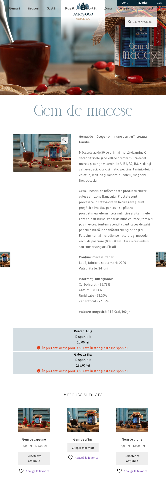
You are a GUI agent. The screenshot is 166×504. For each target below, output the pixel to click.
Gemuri (14, 8)
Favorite (142, 3)
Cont (124, 3)
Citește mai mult (83, 448)
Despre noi (126, 8)
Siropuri (33, 8)
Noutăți (91, 8)
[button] (64, 140)
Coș (159, 3)
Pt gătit (71, 8)
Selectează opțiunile (34, 458)
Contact (147, 8)
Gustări (52, 8)
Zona (108, 8)
